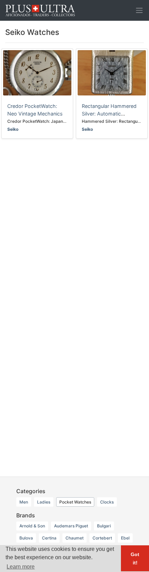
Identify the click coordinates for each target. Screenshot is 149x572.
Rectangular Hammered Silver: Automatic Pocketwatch (109, 113)
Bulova (26, 538)
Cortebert (102, 538)
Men (23, 502)
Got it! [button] (135, 558)
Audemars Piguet (71, 525)
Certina (49, 538)
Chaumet (74, 538)
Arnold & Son (32, 525)
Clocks (107, 502)
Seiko (12, 129)
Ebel (125, 538)
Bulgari (104, 525)
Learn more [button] (21, 567)
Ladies (43, 502)
